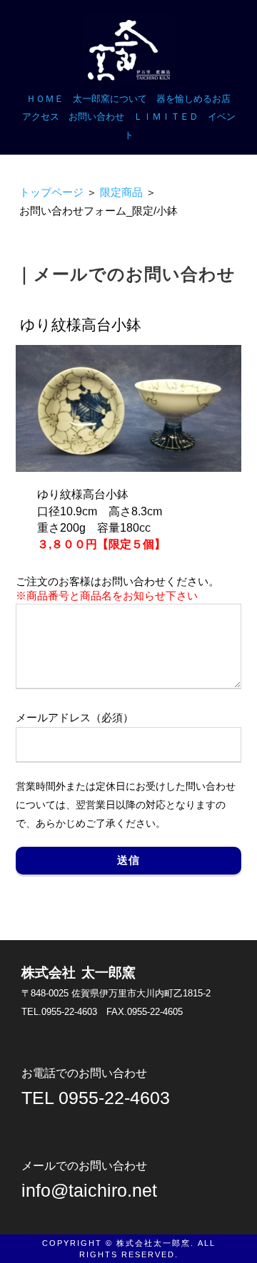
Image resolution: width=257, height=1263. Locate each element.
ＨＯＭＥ (45, 98)
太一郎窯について (110, 98)
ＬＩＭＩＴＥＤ (165, 116)
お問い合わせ (96, 116)
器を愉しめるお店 (193, 98)
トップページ (51, 192)
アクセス (40, 116)
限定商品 (121, 192)
